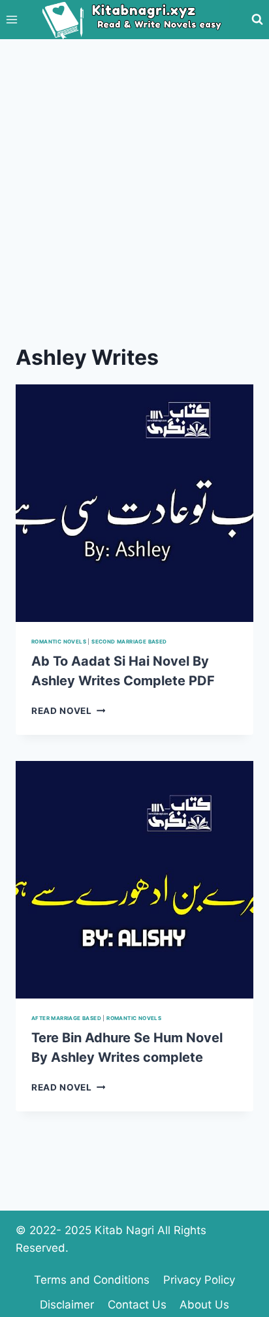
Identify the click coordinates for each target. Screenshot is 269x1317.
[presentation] (134, 503)
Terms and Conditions (92, 1279)
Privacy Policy (199, 1279)
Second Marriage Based (128, 641)
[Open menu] (12, 19)
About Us (204, 1304)
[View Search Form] (257, 19)
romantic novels (58, 641)
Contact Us (137, 1304)
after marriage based (66, 1018)
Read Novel (68, 710)
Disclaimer (67, 1304)
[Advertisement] (134, 180)
